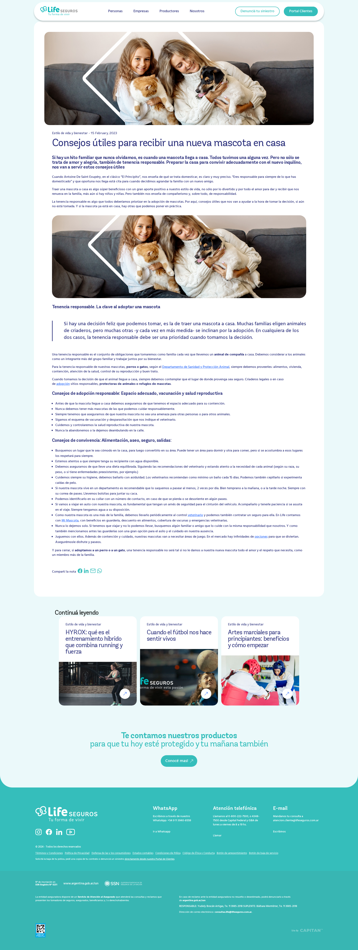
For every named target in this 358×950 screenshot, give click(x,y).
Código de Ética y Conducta (199, 853)
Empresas (141, 11)
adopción (63, 384)
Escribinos (279, 831)
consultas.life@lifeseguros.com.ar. (233, 912)
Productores (169, 11)
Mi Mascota (70, 520)
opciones (261, 536)
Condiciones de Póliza (167, 853)
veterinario (195, 515)
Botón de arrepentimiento (232, 853)
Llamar (217, 835)
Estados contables (143, 853)
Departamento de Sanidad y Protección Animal (195, 367)
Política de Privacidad (77, 853)
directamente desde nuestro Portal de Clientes (149, 859)
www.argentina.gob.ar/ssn (80, 883)
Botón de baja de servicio (263, 853)
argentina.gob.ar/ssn (194, 900)
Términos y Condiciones (49, 853)
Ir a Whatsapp (161, 831)
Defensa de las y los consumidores (111, 853)
